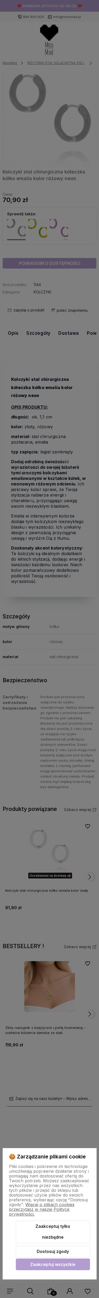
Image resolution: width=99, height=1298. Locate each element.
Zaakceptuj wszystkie (53, 1264)
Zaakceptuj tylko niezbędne (52, 1232)
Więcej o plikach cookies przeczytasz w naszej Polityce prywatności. (41, 1209)
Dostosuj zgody (53, 1251)
